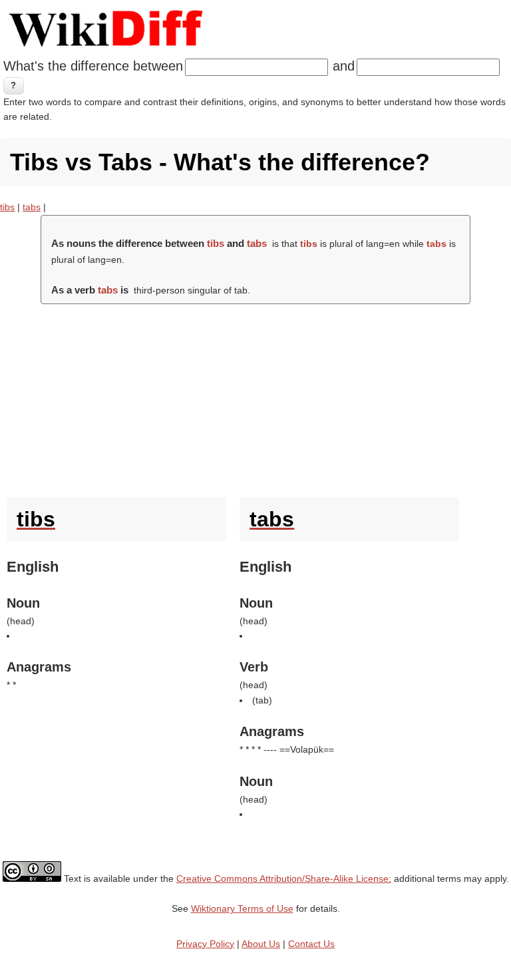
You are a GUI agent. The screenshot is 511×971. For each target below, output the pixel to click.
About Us (261, 943)
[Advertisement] (255, 397)
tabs (32, 207)
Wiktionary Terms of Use (242, 908)
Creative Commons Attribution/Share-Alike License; (283, 878)
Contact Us (311, 943)
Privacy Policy (205, 943)
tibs (7, 207)
